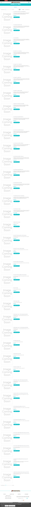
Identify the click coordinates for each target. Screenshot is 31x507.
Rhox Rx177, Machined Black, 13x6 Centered (19, 274)
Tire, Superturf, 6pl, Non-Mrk (17, 24)
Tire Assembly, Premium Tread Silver (18, 195)
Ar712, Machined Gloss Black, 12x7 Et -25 (19, 419)
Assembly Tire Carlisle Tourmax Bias (18, 103)
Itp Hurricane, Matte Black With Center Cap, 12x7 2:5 (21, 445)
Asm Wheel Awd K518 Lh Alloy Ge (18, 156)
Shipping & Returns (8, 498)
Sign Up (25, 0)
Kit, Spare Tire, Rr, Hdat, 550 (17, 64)
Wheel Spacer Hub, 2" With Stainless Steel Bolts (20, 314)
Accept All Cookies (12, 505)
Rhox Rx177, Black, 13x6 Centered (18, 261)
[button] (4, 2)
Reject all (6, 505)
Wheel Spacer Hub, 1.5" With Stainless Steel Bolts (20, 327)
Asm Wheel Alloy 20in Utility (17, 182)
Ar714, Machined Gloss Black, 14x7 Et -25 (19, 406)
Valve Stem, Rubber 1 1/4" (17, 366)
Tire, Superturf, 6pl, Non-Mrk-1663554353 (19, 11)
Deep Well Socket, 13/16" (17, 353)
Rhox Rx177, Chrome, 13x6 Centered (18, 248)
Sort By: (23, 9)
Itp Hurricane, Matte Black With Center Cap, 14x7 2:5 (21, 432)
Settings (2, 505)
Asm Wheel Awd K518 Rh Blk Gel (18, 116)
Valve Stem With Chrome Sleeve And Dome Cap (20, 393)
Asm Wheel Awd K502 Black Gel (18, 169)
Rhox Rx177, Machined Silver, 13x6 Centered (19, 235)
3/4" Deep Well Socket (16, 340)
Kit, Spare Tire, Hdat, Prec (17, 77)
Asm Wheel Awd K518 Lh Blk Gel (18, 143)
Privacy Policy (8, 495)
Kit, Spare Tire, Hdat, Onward (17, 90)
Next (13, 9)
